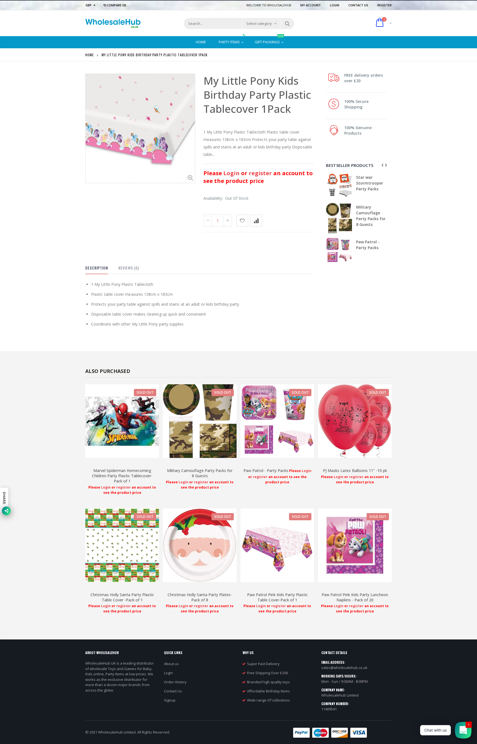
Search (287, 23)
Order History (175, 681)
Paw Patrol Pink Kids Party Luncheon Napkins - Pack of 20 (355, 597)
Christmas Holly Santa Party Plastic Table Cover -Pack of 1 (122, 597)
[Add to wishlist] (242, 220)
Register (384, 5)
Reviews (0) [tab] (128, 268)
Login (335, 5)
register (261, 173)
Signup (170, 700)
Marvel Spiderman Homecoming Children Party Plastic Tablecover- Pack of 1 (122, 476)
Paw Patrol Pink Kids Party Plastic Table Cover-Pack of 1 (277, 597)
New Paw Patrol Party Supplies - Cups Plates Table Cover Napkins (386, 189)
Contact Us (358, 5)
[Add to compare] (256, 220)
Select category (259, 23)
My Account (311, 5)
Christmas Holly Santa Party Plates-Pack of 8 (200, 597)
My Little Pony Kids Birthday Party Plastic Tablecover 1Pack (257, 94)
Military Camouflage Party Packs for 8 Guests (199, 473)
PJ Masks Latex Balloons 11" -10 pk (386, 223)
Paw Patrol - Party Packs (265, 470)
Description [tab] (96, 268)
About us (171, 663)
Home (89, 54)
